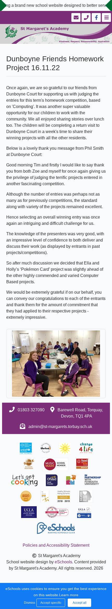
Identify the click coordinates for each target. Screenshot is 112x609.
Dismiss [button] (29, 603)
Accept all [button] (79, 603)
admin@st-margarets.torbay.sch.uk (60, 426)
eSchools (63, 562)
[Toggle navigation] (106, 17)
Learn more (68, 595)
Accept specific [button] (50, 603)
